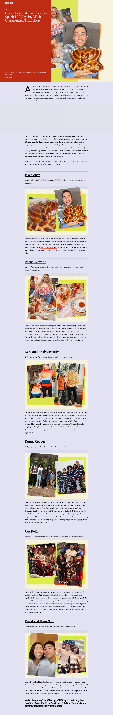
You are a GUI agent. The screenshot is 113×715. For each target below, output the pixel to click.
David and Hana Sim (39, 621)
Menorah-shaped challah (48, 247)
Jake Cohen (32, 175)
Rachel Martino (35, 262)
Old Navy (82, 139)
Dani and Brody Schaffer (42, 352)
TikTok (65, 145)
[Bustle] (9, 3)
